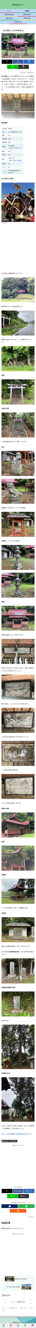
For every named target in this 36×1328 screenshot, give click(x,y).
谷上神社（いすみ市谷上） (10, 1141)
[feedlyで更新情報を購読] (26, 1206)
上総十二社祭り (17, 160)
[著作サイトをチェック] (9, 1206)
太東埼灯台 (20, 1134)
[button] (23, 67)
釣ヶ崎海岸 (11, 1134)
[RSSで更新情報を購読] (18, 1211)
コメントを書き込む (18, 1302)
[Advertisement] (18, 1165)
